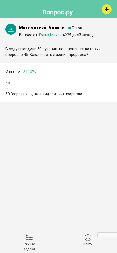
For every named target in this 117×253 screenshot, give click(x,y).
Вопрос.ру (57, 11)
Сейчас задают (29, 246)
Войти (88, 244)
